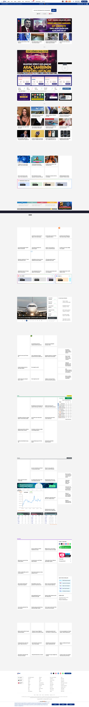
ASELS (46, 558)
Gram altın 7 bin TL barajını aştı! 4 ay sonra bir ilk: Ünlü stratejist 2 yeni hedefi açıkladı (68, 529)
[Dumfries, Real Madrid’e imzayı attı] (23, 476)
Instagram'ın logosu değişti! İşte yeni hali (51, 695)
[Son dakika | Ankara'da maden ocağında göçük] (27, 73)
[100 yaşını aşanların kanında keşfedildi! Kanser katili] (51, 294)
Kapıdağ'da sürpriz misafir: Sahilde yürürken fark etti (68, 391)
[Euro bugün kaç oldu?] (37, 402)
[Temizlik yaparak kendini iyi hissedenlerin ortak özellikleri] (37, 159)
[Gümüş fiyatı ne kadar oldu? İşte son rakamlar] (51, 171)
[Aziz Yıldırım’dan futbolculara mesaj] (37, 452)
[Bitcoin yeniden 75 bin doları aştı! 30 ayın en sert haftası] (61, 515)
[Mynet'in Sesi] (23, 97)
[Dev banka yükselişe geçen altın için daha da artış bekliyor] (31, 73)
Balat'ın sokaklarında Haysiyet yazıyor (65, 683)
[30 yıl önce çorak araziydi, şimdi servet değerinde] (51, 306)
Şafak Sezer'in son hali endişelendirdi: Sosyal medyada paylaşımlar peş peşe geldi (15, 3)
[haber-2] (33, 245)
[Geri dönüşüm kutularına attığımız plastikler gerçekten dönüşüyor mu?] (37, 379)
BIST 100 (20, 531)
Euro (37, 529)
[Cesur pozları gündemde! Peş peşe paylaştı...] (23, 636)
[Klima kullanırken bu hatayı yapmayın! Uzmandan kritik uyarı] (37, 171)
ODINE (32, 558)
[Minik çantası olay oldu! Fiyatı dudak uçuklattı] (23, 589)
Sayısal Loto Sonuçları (66, 623)
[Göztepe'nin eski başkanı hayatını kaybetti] (50, 470)
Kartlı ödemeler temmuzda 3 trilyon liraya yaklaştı (37, 683)
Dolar (32, 529)
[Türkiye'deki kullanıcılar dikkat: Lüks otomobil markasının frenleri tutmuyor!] (61, 522)
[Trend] (63, 1)
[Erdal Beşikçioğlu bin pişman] (39, 73)
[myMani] (33, 1)
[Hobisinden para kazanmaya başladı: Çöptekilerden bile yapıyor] (51, 678)
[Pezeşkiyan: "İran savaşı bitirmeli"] (43, 73)
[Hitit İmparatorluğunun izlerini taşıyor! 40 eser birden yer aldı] (61, 411)
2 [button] (24, 360)
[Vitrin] (64, 1)
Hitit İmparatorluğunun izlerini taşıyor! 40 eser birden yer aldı (68, 411)
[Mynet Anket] (70, 1)
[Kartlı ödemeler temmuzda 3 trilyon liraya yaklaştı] (37, 678)
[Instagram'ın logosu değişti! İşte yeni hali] (51, 689)
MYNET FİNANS (22, 91)
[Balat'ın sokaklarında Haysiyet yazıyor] (65, 678)
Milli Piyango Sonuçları (66, 620)
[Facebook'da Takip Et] (59, 584)
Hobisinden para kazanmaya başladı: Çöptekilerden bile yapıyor (50, 683)
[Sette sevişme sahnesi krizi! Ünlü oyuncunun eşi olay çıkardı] (50, 642)
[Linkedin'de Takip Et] (66, 584)
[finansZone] (65, 205)
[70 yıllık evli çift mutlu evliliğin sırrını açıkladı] (65, 282)
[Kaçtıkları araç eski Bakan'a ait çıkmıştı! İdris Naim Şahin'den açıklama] (44, 25)
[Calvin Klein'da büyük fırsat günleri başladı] (37, 282)
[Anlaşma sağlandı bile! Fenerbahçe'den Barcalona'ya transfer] (49, 73)
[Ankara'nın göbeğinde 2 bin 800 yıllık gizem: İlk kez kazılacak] (61, 404)
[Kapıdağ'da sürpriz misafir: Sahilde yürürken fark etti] (61, 391)
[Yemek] (66, 1)
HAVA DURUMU (41, 3)
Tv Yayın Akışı (61, 599)
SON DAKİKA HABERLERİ (4, 3)
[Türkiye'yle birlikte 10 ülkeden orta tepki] (51, 110)
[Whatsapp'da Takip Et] (70, 584)
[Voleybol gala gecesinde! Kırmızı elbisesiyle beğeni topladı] (37, 642)
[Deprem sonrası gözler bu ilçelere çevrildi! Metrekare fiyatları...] (51, 282)
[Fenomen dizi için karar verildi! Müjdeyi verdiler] (65, 300)
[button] (1, 1)
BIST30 (28, 529)
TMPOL (19, 561)
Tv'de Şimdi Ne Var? (62, 601)
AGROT (32, 557)
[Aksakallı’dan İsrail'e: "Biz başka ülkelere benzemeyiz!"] (23, 306)
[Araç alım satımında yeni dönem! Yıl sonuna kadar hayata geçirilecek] (17, 73)
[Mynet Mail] (87, 4)
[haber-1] (22, 245)
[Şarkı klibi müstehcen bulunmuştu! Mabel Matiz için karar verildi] (55, 73)
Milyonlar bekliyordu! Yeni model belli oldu (68, 541)
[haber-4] (56, 237)
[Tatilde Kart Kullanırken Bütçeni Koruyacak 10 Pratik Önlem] (65, 110)
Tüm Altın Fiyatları (51, 357)
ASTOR (46, 561)
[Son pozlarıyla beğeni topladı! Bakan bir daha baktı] (23, 276)
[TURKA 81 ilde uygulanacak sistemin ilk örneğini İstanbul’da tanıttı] (23, 73)
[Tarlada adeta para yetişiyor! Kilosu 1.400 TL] (23, 414)
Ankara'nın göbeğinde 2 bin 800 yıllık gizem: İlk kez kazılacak (68, 404)
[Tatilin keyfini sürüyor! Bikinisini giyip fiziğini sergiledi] (50, 595)
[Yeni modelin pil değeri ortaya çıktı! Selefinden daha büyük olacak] (37, 122)
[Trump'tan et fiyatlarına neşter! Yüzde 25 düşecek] (44, 73)
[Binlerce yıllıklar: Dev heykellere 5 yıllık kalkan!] (61, 417)
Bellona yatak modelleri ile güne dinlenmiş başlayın (23, 672)
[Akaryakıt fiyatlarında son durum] (37, 689)
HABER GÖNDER (81, 3)
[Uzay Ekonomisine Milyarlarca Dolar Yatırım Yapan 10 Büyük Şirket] (65, 271)
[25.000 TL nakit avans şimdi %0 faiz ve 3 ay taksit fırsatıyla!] (28, 73)
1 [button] (22, 360)
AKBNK (46, 560)
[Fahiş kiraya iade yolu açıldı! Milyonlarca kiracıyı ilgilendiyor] (50, 544)
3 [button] (26, 360)
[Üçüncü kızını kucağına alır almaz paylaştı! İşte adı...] (37, 607)
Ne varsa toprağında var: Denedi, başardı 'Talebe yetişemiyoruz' (65, 672)
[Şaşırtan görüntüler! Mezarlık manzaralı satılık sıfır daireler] (52, 73)
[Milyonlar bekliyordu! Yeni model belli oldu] (61, 541)
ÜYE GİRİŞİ (77, 1)
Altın (41, 529)
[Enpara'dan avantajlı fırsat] (37, 73)
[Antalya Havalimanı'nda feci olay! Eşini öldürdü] (23, 402)
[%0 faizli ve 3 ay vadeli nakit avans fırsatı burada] (65, 122)
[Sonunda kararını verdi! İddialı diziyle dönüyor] (37, 595)
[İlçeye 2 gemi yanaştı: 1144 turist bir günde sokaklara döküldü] (61, 398)
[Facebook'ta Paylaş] (64, 640)
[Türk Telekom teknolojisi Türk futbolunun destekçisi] (23, 689)
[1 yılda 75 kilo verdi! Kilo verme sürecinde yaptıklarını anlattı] (47, 73)
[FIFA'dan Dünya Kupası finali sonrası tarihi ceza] (35, 73)
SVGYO (32, 560)
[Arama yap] (73, 1)
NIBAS (18, 558)
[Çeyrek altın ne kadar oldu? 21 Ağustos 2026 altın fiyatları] (37, 271)
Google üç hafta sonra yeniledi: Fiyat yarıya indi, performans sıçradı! (65, 695)
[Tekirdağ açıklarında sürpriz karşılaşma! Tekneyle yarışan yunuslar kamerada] (65, 165)
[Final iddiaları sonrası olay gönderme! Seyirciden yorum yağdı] (37, 619)
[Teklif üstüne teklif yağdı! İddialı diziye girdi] (23, 116)
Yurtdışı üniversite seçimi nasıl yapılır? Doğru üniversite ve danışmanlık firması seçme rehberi (23, 684)
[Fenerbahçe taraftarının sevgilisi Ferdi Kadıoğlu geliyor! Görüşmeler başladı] (37, 464)
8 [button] (37, 360)
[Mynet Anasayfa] (4, 1)
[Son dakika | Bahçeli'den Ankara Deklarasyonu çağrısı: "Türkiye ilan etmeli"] (56, 73)
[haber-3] (44, 237)
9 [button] (39, 360)
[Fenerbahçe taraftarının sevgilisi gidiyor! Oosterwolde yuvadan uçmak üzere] (19, 73)
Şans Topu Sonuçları (66, 628)
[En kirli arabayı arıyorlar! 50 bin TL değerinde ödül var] (51, 271)
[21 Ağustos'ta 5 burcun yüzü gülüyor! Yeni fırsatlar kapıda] (23, 159)
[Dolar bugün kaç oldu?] (37, 414)
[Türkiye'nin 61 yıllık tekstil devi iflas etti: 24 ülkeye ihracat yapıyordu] (50, 532)
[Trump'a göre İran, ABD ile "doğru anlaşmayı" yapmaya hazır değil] (20, 73)
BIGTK (18, 560)
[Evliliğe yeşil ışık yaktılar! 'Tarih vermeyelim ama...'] (51, 159)
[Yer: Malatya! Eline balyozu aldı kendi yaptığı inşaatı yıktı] (37, 515)
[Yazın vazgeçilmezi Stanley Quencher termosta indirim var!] (37, 390)
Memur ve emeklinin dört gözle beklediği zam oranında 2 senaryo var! (68, 535)
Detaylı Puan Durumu (68, 459)
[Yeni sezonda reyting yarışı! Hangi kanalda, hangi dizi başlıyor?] (23, 619)
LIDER (32, 561)
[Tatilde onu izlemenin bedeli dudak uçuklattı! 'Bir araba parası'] (48, 73)
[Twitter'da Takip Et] (62, 584)
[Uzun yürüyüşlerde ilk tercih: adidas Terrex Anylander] (37, 306)
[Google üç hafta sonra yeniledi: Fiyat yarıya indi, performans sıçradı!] (65, 689)
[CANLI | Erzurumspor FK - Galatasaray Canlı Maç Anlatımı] (50, 441)
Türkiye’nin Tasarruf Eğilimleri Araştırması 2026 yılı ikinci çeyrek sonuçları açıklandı (37, 672)
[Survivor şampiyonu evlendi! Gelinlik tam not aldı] (37, 583)
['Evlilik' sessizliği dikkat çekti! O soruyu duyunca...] (23, 607)
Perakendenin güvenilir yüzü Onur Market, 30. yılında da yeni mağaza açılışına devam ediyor (51, 672)
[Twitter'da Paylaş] (66, 640)
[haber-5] (67, 237)
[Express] (68, 1)
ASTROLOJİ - (53, 95)
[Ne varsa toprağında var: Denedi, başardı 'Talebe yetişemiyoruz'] (65, 666)
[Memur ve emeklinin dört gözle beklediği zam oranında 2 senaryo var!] (61, 535)
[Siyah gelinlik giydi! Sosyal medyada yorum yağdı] (37, 630)
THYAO (46, 557)
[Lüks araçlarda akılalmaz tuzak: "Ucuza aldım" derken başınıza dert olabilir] (40, 73)
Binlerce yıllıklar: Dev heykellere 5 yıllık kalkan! (68, 417)
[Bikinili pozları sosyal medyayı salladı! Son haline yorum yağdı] (50, 583)
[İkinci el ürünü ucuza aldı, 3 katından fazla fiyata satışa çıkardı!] (33, 73)
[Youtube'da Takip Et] (68, 584)
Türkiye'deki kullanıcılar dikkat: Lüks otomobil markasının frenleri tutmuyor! (67, 523)
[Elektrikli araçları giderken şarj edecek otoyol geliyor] (51, 122)
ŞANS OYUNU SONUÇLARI (63, 617)
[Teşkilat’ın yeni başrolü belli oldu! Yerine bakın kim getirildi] (50, 408)
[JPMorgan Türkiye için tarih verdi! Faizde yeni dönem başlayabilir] (41, 73)
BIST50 (24, 529)
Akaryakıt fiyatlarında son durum (37, 694)
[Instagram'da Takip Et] (64, 584)
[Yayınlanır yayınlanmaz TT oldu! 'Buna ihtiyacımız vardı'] (23, 294)
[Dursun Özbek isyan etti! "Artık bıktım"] (53, 73)
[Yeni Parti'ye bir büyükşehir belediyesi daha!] (50, 379)
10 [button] (41, 360)
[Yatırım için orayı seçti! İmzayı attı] (23, 384)
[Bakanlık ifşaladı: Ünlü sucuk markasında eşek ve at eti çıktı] (45, 73)
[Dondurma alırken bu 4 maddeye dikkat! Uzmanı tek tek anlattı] (50, 390)
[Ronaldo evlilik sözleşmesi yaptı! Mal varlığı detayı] (50, 630)
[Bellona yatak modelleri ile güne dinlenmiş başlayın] (23, 666)
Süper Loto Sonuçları (66, 625)
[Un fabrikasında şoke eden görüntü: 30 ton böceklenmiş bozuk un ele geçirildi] (29, 73)
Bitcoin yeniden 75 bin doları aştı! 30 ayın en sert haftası (68, 515)
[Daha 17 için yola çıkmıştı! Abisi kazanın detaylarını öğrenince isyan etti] (50, 613)
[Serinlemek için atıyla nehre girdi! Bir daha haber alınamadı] (37, 110)
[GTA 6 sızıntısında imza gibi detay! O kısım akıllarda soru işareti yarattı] (23, 171)
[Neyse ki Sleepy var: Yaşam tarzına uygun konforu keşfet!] (36, 73)
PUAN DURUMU (61, 438)
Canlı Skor (69, 435)
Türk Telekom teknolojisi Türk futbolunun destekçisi (23, 695)
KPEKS (18, 557)
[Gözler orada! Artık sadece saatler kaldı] (23, 508)
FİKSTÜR (68, 438)
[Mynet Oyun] (37, 97)
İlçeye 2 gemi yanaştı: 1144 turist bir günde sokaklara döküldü (68, 398)
